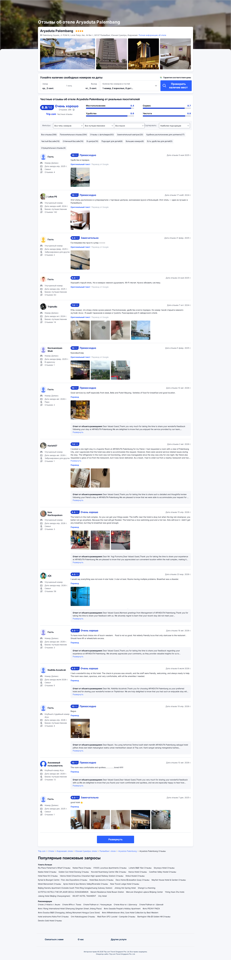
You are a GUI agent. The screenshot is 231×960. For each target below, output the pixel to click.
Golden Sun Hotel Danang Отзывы (74, 872)
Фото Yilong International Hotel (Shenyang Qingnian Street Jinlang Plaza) (70, 908)
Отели (51, 851)
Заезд (45, 84)
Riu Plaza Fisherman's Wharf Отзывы (54, 868)
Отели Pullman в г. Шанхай (151, 904)
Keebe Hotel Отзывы (47, 872)
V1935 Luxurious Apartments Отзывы (110, 868)
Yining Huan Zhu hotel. (175, 892)
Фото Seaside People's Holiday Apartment (122, 908)
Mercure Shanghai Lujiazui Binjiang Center (144, 892)
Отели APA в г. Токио (71, 904)
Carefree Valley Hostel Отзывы (162, 872)
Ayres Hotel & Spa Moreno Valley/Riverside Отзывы (85, 884)
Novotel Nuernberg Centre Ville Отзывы (108, 872)
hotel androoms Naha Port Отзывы (53, 916)
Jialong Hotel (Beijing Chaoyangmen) (54, 896)
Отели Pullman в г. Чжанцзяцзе (97, 904)
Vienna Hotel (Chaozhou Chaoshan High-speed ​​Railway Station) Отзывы (91, 876)
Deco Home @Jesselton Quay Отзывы (132, 880)
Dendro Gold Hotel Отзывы (50, 920)
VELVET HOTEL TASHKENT (84, 896)
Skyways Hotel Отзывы (164, 868)
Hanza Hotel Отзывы (137, 872)
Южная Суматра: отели (86, 851)
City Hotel (102, 896)
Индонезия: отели (65, 851)
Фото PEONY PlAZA (151, 908)
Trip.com (42, 851)
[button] (201, 4)
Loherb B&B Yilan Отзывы (140, 868)
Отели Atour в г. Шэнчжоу (125, 904)
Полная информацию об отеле (152, 35)
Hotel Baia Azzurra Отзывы (101, 880)
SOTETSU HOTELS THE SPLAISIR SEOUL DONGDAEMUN (63, 892)
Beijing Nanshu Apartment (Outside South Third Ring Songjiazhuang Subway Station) (75, 888)
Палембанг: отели (107, 851)
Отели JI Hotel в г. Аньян (49, 904)
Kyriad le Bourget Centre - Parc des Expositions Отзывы (62, 880)
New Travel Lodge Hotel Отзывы (124, 884)
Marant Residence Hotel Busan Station (107, 892)
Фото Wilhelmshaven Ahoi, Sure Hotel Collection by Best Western (130, 912)
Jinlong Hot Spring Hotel (125, 888)
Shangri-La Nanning (146, 888)
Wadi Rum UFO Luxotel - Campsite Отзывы (116, 916)
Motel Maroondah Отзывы (49, 884)
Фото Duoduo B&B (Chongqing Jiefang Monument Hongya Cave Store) (69, 912)
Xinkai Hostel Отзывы (135, 876)
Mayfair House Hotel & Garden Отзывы (169, 880)
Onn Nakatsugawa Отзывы (83, 916)
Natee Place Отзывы (82, 868)
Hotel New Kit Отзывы (48, 876)
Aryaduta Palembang (127, 851)
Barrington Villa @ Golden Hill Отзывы (153, 916)
